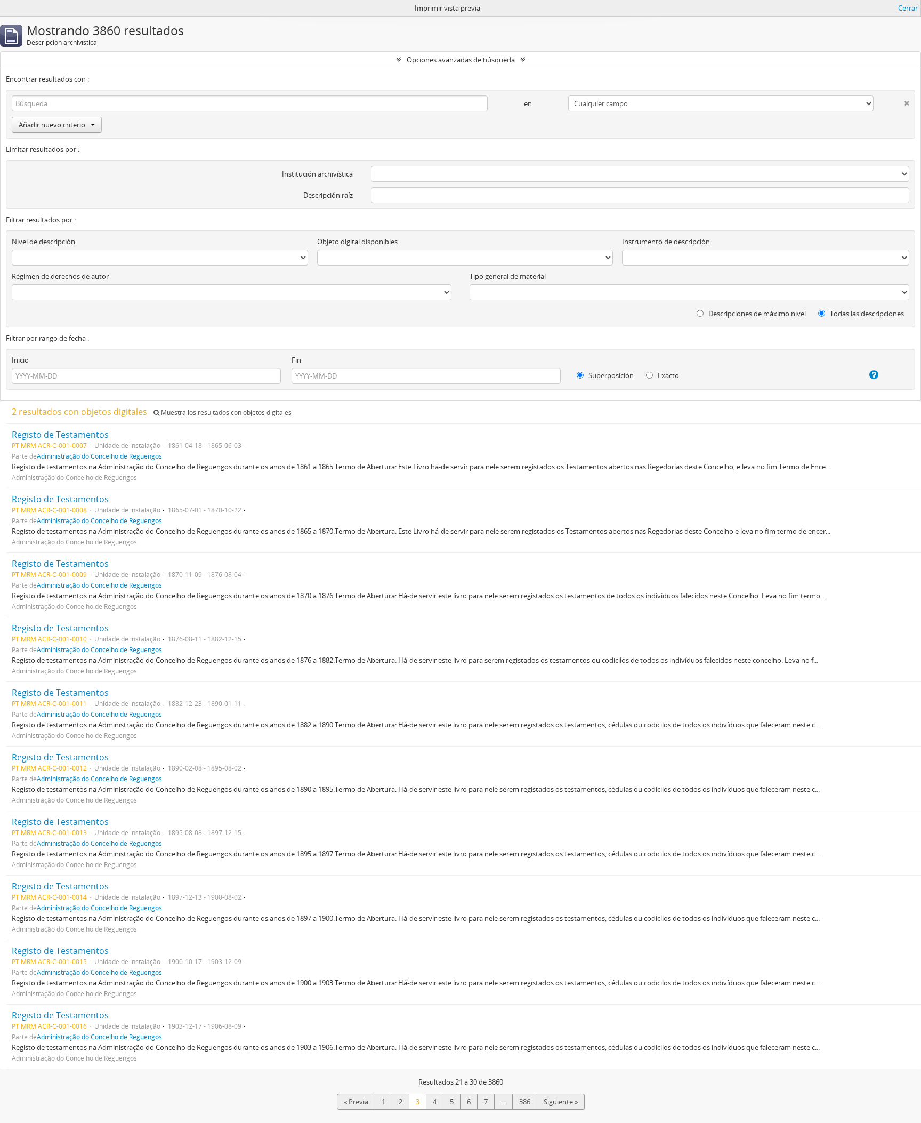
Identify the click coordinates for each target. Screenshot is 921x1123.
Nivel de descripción (43, 241)
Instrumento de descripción (666, 241)
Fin (296, 360)
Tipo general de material (508, 276)
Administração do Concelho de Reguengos (99, 456)
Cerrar (908, 8)
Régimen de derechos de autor (60, 276)
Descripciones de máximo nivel (756, 313)
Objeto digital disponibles (357, 241)
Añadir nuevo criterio (52, 125)
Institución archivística (317, 174)
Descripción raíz (328, 195)
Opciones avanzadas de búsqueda (461, 60)
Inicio (20, 360)
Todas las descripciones (866, 313)
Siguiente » (561, 1101)
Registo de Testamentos (60, 434)
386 (524, 1101)
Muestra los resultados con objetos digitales (225, 412)
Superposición (610, 375)
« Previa (356, 1101)
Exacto (667, 375)
